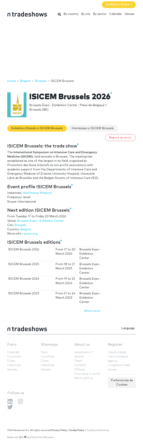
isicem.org (30, 233)
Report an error (120, 137)
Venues (129, 14)
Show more (92, 311)
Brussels (20, 225)
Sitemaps (49, 344)
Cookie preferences (97, 430)
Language (128, 328)
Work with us (83, 378)
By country (71, 14)
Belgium (25, 229)
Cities (11, 360)
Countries (14, 356)
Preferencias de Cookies (122, 382)
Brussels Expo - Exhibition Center (40, 220)
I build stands (117, 352)
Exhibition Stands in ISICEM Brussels (37, 128)
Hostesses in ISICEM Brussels (93, 128)
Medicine (46, 193)
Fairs (12, 344)
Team (78, 360)
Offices (79, 369)
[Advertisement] (71, 49)
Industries (14, 365)
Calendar (115, 14)
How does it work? (87, 374)
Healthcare (30, 193)
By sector (100, 14)
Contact (80, 365)
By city (85, 14)
